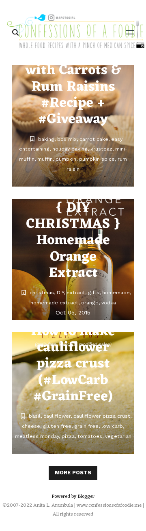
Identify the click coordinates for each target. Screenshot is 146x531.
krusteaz (101, 149)
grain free (86, 426)
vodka (108, 302)
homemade (116, 292)
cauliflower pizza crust (101, 416)
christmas (42, 292)
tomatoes (89, 436)
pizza (68, 436)
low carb (112, 426)
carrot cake (93, 139)
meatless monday (37, 436)
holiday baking (70, 149)
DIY (60, 292)
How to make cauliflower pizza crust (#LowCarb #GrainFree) (73, 364)
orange (90, 302)
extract (76, 292)
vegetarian (118, 436)
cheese (31, 426)
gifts (93, 292)
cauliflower (57, 416)
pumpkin (66, 159)
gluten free (57, 426)
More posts (73, 472)
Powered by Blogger (73, 496)
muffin (45, 159)
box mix (67, 139)
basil (35, 416)
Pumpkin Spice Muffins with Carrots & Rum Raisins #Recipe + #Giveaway (73, 79)
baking (46, 139)
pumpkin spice (97, 159)
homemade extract (54, 302)
